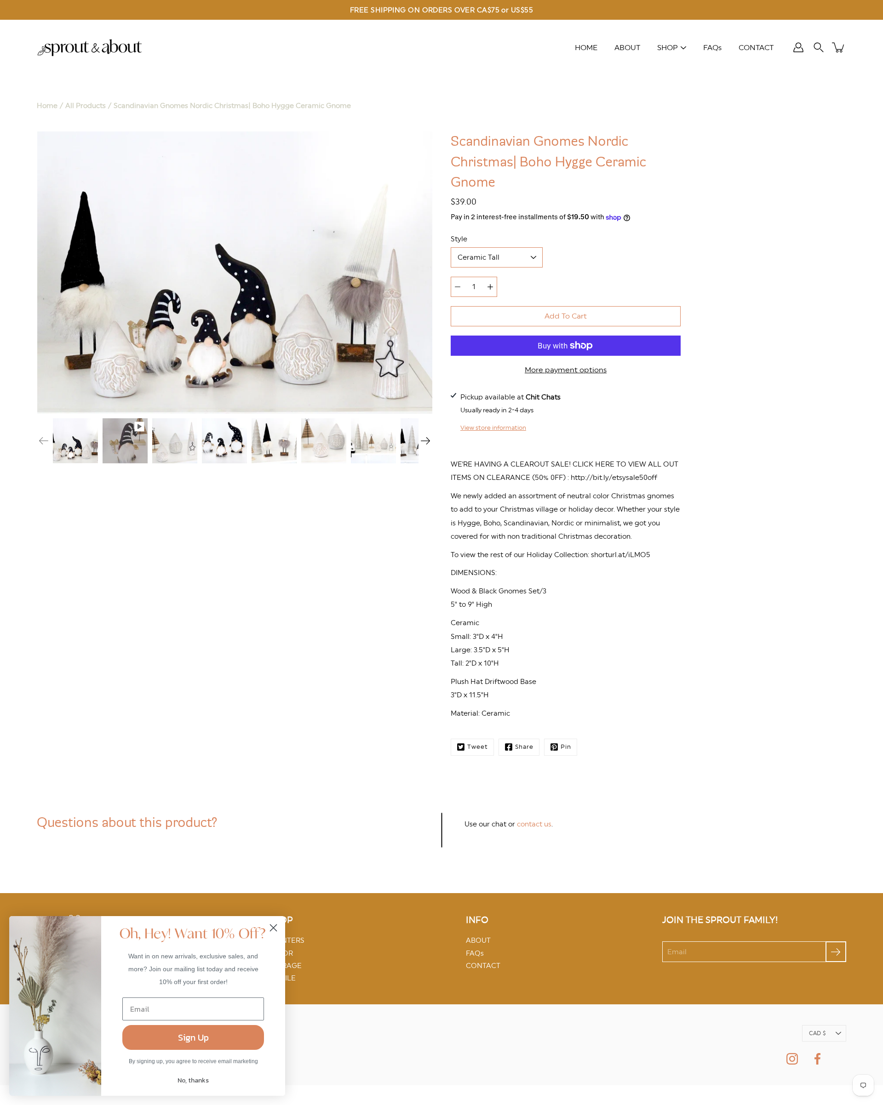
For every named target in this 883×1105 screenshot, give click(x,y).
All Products (85, 105)
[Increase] (490, 287)
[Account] (798, 47)
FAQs (712, 47)
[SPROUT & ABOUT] (90, 47)
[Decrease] (457, 287)
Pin (566, 746)
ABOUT (627, 47)
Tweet (477, 746)
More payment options (566, 369)
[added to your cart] (838, 47)
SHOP (667, 47)
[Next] (425, 441)
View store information (493, 427)
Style (459, 239)
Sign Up (193, 1037)
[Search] (818, 47)
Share (524, 746)
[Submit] (836, 951)
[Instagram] (792, 1059)
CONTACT (756, 47)
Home (47, 105)
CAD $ (817, 1033)
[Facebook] (817, 1059)
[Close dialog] (273, 928)
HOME (586, 47)
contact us (534, 824)
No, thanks (193, 1080)
